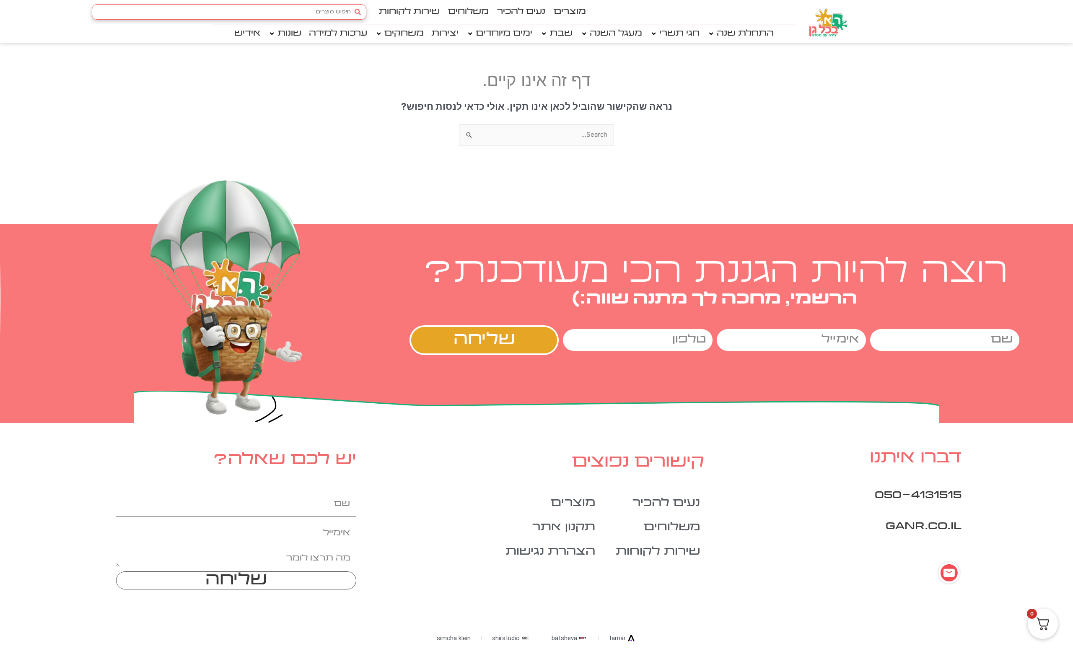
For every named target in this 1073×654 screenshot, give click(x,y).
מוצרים (570, 12)
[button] (740, 33)
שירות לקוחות (409, 12)
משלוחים (468, 12)
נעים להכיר (521, 12)
